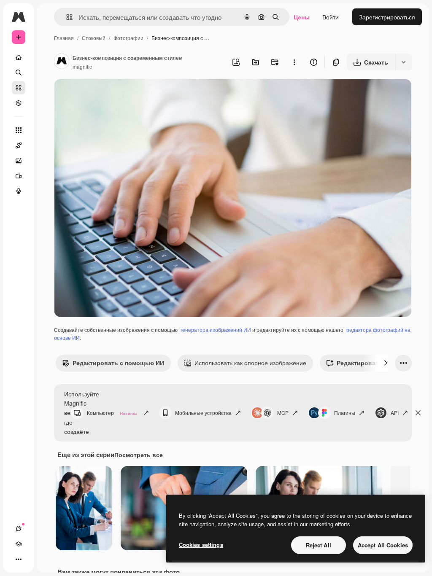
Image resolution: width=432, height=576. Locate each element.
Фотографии (128, 37)
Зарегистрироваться (387, 17)
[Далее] (385, 363)
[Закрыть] (418, 412)
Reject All (318, 545)
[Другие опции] (294, 62)
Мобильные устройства (203, 412)
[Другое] (18, 559)
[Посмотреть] (18, 103)
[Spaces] (18, 145)
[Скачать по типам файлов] (403, 62)
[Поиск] (18, 72)
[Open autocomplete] (66, 17)
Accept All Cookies (383, 545)
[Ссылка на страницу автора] (61, 62)
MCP (283, 412)
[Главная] (18, 57)
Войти (330, 17)
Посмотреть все (138, 454)
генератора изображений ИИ (216, 329)
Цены (302, 17)
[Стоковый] (18, 87)
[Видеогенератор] (18, 176)
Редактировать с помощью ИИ (118, 362)
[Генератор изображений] (18, 160)
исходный (110, 95)
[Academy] (18, 544)
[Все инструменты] (18, 130)
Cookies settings (201, 545)
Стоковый (93, 37)
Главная (64, 37)
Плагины (344, 412)
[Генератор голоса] (18, 191)
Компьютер (112, 412)
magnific (82, 66)
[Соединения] (18, 529)
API (395, 412)
